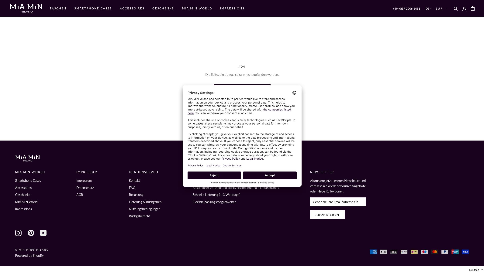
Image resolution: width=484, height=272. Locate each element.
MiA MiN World (197, 8)
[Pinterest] (31, 233)
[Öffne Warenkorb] (473, 8)
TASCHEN (58, 8)
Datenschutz (85, 188)
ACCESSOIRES (132, 8)
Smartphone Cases (28, 180)
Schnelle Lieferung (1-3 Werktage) (216, 195)
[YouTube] (43, 233)
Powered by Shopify (29, 255)
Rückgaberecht (139, 216)
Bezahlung (136, 195)
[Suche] (456, 8)
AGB (79, 195)
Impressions (232, 8)
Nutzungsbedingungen (144, 209)
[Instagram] (18, 233)
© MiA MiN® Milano (32, 249)
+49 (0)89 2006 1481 (406, 8)
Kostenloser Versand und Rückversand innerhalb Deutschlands (236, 188)
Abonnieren (327, 214)
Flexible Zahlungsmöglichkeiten (214, 202)
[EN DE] (429, 8)
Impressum (84, 180)
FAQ (132, 188)
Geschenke (163, 8)
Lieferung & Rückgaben (145, 202)
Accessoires (23, 188)
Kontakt (134, 180)
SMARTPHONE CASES (93, 8)
